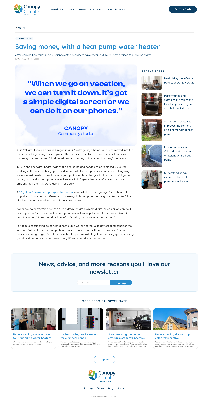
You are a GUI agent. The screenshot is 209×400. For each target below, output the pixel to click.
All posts (104, 359)
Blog (110, 388)
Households (56, 9)
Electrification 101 (117, 9)
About (121, 388)
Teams (82, 9)
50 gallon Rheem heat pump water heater (46, 192)
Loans (71, 9)
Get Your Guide (182, 9)
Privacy (88, 388)
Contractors (97, 9)
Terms (100, 388)
